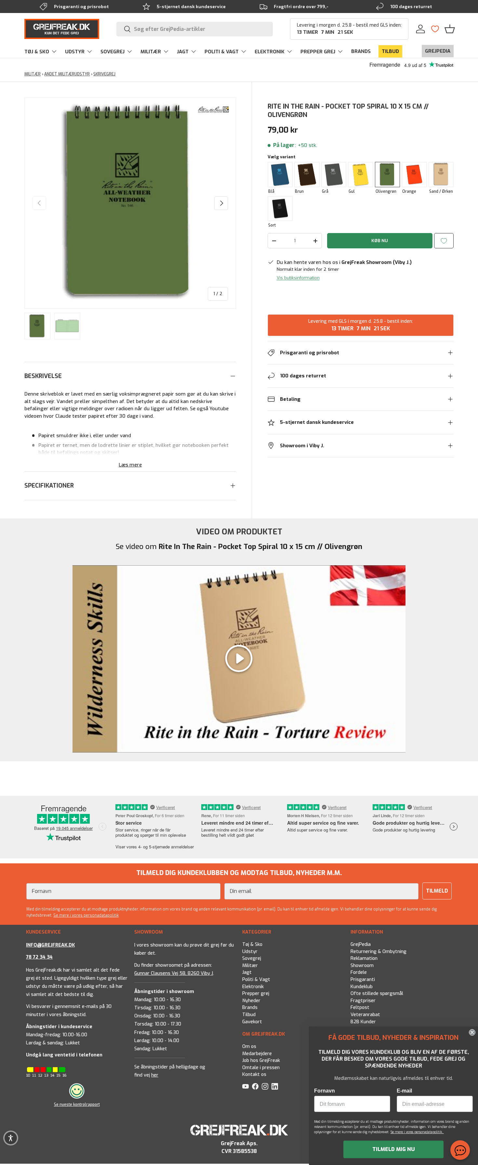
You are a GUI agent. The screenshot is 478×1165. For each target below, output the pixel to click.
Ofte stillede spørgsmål (377, 993)
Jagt (247, 972)
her (154, 1075)
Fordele (359, 972)
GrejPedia (361, 944)
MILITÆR (150, 51)
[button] (450, 29)
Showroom (362, 965)
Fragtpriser (363, 1001)
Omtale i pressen (261, 1068)
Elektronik (253, 987)
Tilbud (249, 1015)
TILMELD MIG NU (393, 1149)
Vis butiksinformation (298, 278)
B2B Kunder (363, 1022)
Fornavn (324, 1090)
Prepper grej (255, 993)
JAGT (183, 51)
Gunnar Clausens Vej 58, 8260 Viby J (173, 973)
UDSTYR (75, 51)
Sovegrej (251, 958)
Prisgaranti (363, 979)
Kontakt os (254, 1075)
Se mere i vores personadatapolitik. (417, 1132)
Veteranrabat (365, 1015)
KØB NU (379, 240)
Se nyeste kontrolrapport (77, 1104)
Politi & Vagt (256, 979)
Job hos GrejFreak (261, 1061)
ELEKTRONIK (270, 51)
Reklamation (364, 958)
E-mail (404, 1090)
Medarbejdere (257, 1054)
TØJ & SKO (36, 51)
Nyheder (251, 1001)
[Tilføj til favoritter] (444, 240)
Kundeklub (362, 987)
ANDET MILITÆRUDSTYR (67, 74)
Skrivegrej (104, 74)
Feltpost (360, 1007)
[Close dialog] (472, 1032)
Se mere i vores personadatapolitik (86, 915)
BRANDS (361, 51)
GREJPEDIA (437, 51)
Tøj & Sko (252, 944)
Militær (250, 965)
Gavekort (252, 1022)
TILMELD (437, 890)
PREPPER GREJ (317, 51)
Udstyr (250, 952)
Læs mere (130, 465)
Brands (250, 1007)
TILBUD (390, 51)
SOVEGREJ (112, 51)
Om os (249, 1046)
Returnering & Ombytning (378, 952)
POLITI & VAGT (222, 51)
